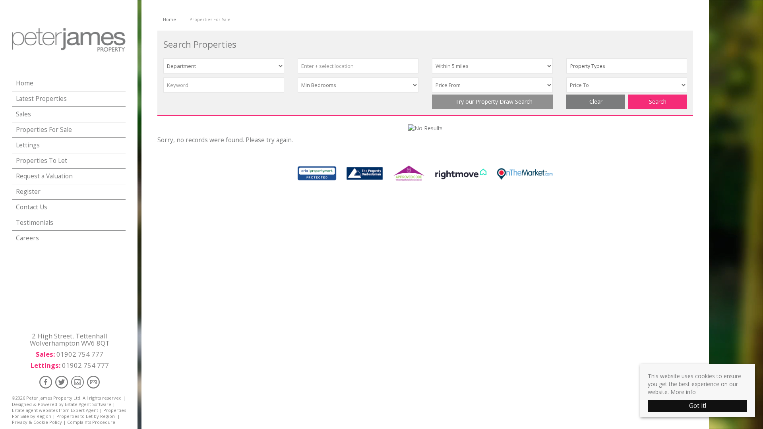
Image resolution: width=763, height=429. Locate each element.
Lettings (28, 145)
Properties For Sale (44, 130)
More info (683, 392)
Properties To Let (41, 161)
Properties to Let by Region (85, 416)
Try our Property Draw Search (492, 101)
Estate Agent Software (88, 404)
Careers (27, 238)
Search (657, 101)
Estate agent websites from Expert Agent (55, 410)
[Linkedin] (77, 381)
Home (24, 83)
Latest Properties (41, 99)
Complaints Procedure (91, 422)
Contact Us (31, 207)
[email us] (93, 381)
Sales (23, 114)
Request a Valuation (44, 176)
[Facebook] (45, 381)
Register (28, 191)
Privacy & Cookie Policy (37, 422)
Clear (595, 101)
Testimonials (34, 222)
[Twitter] (61, 381)
